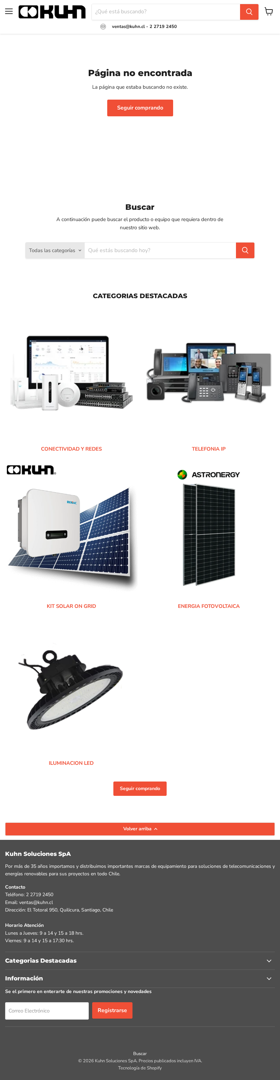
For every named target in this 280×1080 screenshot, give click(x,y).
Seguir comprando (140, 108)
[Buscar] (249, 12)
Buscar (140, 1054)
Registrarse (112, 1010)
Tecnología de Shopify (140, 1068)
